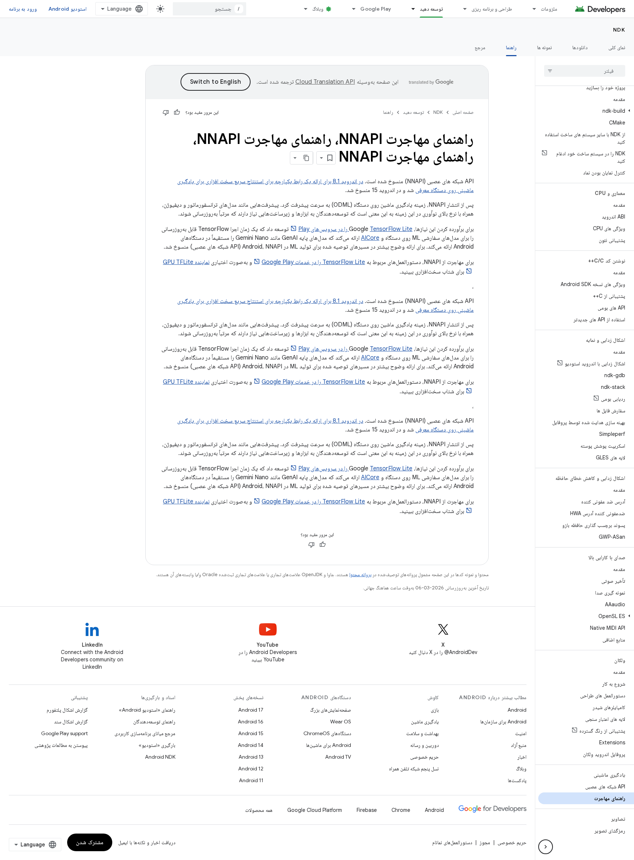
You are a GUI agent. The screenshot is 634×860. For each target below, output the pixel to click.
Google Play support (64, 733)
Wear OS (340, 721)
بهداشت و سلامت (422, 733)
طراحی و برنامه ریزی (491, 9)
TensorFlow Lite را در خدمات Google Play (313, 262)
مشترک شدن (89, 842)
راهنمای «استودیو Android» (147, 710)
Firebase (367, 810)
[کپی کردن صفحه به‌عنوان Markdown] (306, 158)
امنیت (520, 733)
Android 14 (250, 745)
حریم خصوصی (424, 757)
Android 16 (250, 721)
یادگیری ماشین (425, 721)
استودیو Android (67, 9)
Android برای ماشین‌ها (328, 745)
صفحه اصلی (463, 112)
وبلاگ (317, 9)
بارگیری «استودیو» (157, 745)
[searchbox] (584, 71)
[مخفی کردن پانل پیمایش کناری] (545, 846)
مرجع (480, 47)
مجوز (485, 842)
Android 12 (250, 768)
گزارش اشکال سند (71, 721)
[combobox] (209, 8)
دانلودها (580, 47)
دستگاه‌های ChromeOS (327, 733)
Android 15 (250, 733)
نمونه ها (544, 47)
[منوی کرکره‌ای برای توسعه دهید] (410, 9)
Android (516, 710)
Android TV (338, 757)
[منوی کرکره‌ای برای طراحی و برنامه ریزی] (461, 9)
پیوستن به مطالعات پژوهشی (61, 745)
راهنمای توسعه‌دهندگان (154, 721)
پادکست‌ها (517, 780)
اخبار (521, 757)
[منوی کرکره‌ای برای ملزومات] (531, 9)
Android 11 (251, 780)
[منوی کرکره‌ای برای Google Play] (350, 9)
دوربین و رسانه (424, 745)
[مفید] (176, 112)
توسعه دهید (431, 9)
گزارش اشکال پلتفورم (67, 710)
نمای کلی (616, 47)
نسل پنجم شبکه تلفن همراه (414, 768)
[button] (586, 111)
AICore (370, 238)
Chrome (400, 810)
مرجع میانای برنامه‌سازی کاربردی (144, 733)
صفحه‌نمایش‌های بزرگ (330, 710)
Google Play (375, 9)
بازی (435, 710)
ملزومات (549, 9)
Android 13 (250, 757)
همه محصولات (259, 810)
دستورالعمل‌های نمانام (452, 842)
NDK (619, 29)
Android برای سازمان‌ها (503, 721)
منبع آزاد (518, 745)
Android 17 (250, 710)
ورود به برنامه (23, 9)
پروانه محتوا (360, 574)
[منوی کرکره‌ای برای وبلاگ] (302, 9)
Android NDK (160, 757)
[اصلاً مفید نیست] (165, 112)
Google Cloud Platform (314, 810)
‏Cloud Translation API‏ (325, 82)
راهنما (511, 47)
